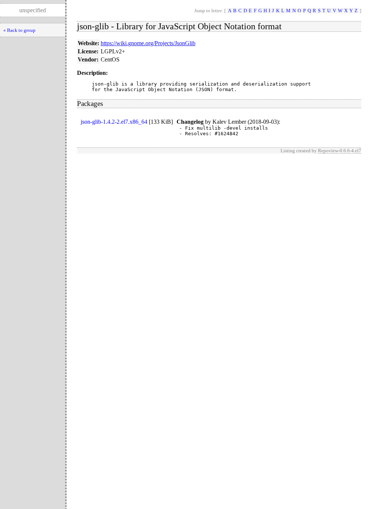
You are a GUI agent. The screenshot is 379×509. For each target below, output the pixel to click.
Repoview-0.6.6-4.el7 (339, 150)
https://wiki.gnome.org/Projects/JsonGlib (148, 43)
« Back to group (19, 30)
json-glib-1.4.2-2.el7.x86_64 (114, 122)
